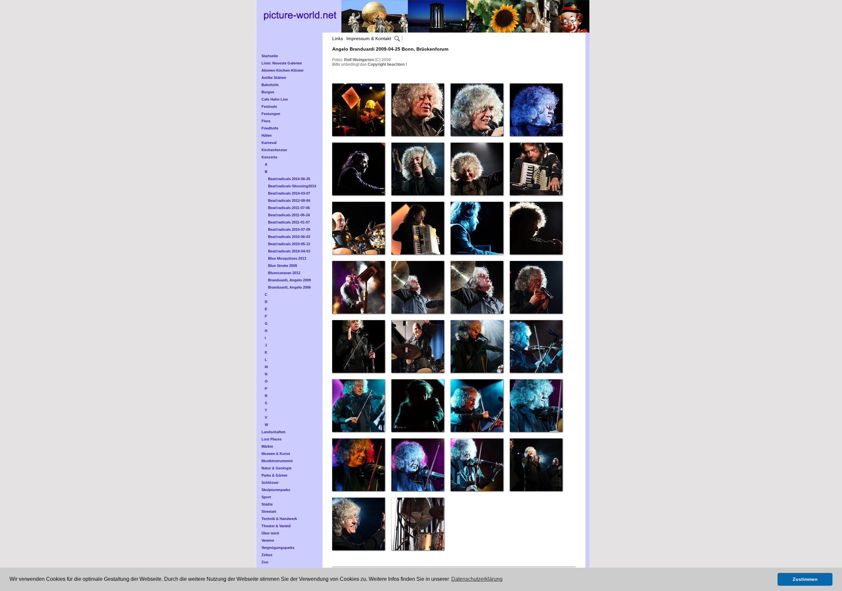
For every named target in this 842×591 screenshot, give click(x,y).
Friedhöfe (269, 128)
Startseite (269, 56)
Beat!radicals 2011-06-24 (289, 215)
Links (337, 38)
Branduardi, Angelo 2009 (289, 280)
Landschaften (273, 432)
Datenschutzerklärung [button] (477, 579)
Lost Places (271, 439)
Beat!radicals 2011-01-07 (289, 222)
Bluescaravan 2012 (284, 273)
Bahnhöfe (270, 85)
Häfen (266, 135)
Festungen (270, 114)
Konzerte (269, 157)
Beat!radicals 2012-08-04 (289, 200)
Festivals (269, 106)
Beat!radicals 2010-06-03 (289, 237)
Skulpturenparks (275, 490)
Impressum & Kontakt (368, 38)
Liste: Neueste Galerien (281, 63)
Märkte (267, 446)
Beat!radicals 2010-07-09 (289, 229)
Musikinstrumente (277, 461)
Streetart (268, 511)
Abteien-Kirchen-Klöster (282, 70)
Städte (267, 504)
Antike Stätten (273, 78)
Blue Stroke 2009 (282, 266)
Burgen (267, 92)
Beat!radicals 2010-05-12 (289, 244)
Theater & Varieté (276, 526)
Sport (266, 497)
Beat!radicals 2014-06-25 (289, 179)
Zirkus (266, 555)
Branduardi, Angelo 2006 (289, 287)
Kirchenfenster (274, 150)
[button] (770, 579)
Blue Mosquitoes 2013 (287, 258)
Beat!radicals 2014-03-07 (289, 193)
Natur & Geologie (276, 468)
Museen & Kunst (275, 454)
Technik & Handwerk (279, 519)
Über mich (270, 533)
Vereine (267, 540)
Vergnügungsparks (277, 548)
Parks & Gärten (274, 475)
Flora (265, 121)
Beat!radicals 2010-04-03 (289, 251)
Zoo (264, 562)
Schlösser (270, 483)
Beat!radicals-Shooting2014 (292, 186)
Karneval (269, 143)
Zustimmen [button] (805, 579)
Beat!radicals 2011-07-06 (289, 208)
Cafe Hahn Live (274, 99)
